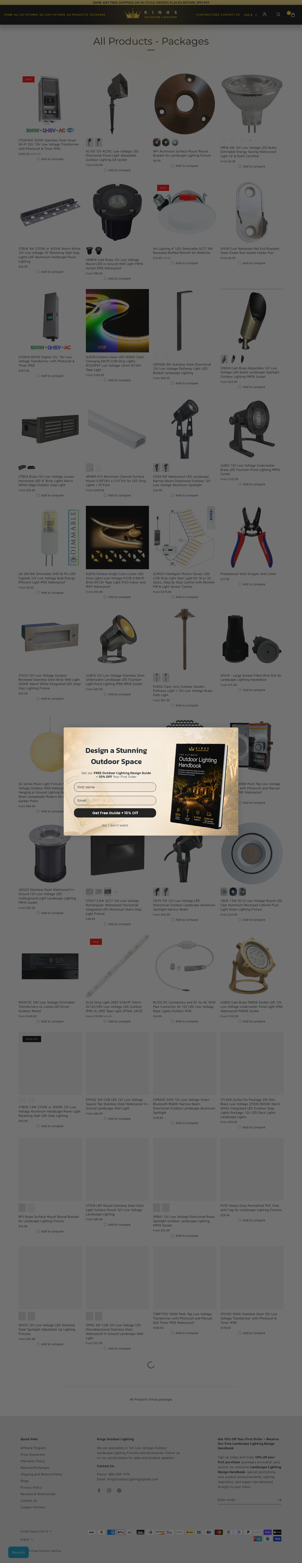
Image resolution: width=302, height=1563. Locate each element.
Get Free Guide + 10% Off (115, 812)
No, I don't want (115, 825)
